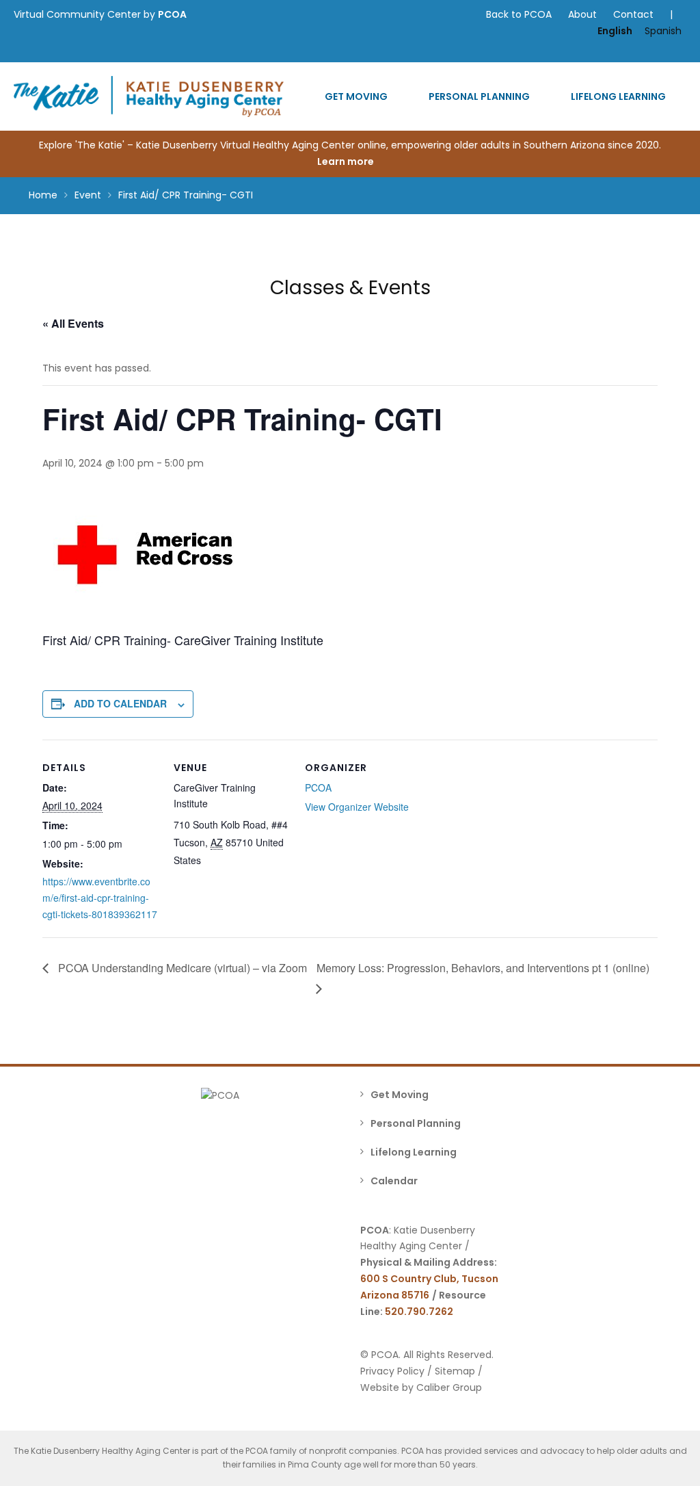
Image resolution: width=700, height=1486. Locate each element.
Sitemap (455, 1371)
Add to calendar (120, 703)
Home (43, 195)
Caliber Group (449, 1387)
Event (88, 195)
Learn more (346, 161)
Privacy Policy (392, 1371)
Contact (633, 14)
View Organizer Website (357, 806)
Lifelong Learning (618, 96)
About (582, 14)
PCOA (172, 14)
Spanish (663, 31)
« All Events (73, 323)
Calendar (394, 1181)
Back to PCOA (519, 14)
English (614, 31)
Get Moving (356, 96)
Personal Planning (479, 96)
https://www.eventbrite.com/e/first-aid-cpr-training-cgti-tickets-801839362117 (99, 897)
